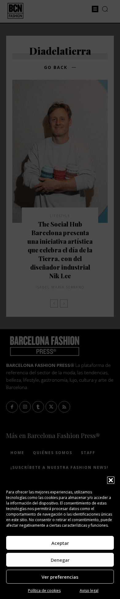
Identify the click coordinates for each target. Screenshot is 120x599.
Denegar (60, 560)
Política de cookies (44, 590)
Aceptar (60, 543)
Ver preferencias (60, 577)
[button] (111, 480)
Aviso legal (89, 590)
